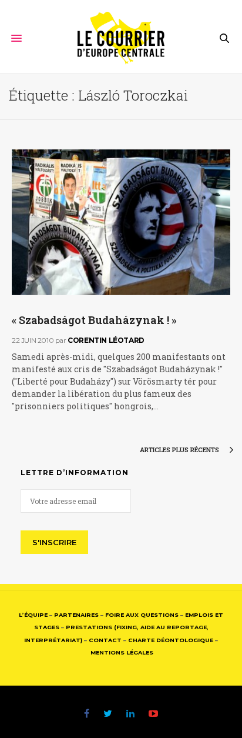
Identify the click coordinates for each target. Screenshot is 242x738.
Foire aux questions (142, 615)
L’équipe (33, 615)
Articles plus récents (180, 449)
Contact (105, 640)
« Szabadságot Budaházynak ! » (94, 320)
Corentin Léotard (106, 340)
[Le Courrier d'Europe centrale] (121, 38)
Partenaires (76, 615)
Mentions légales (121, 652)
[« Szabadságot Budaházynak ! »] (121, 222)
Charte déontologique (170, 640)
